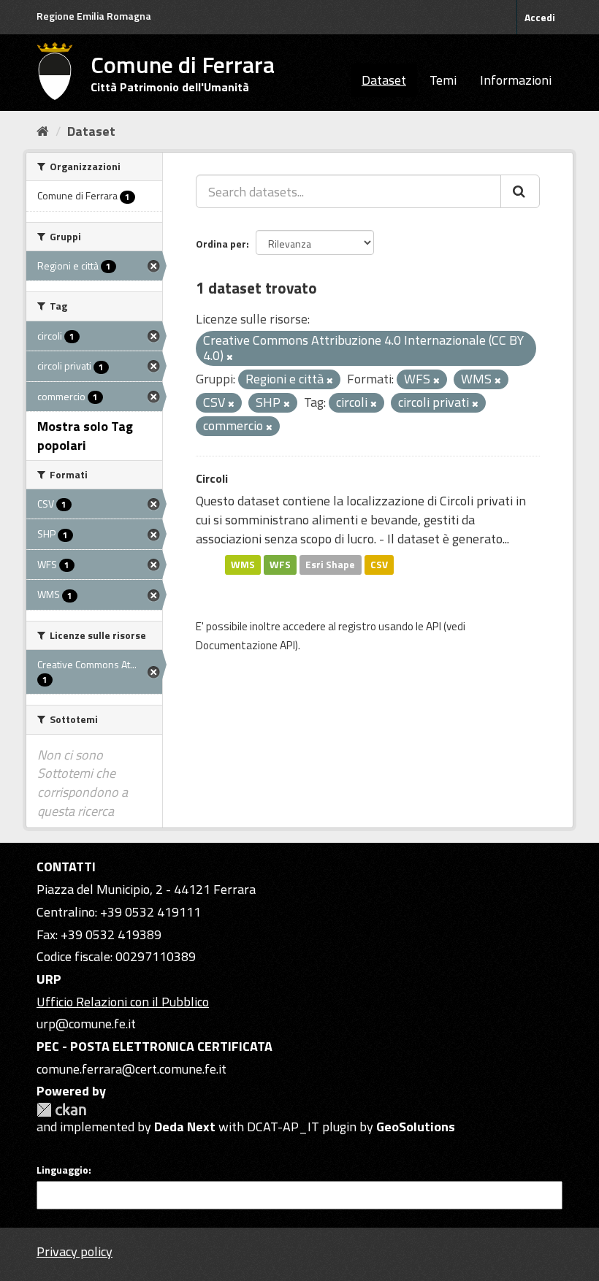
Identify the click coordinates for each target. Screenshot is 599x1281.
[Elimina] (229, 357)
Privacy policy (74, 1251)
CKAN (61, 1109)
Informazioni (516, 80)
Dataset (384, 80)
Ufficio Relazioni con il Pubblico (123, 1002)
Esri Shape (330, 564)
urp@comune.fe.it (86, 1023)
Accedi (539, 17)
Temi (443, 80)
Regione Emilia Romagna (94, 15)
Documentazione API (245, 645)
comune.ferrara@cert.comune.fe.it (131, 1069)
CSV (379, 564)
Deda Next (184, 1126)
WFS (280, 564)
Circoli (212, 478)
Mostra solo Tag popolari (85, 435)
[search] (520, 191)
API (433, 626)
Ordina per (221, 243)
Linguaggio (62, 1170)
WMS (243, 564)
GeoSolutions (415, 1126)
